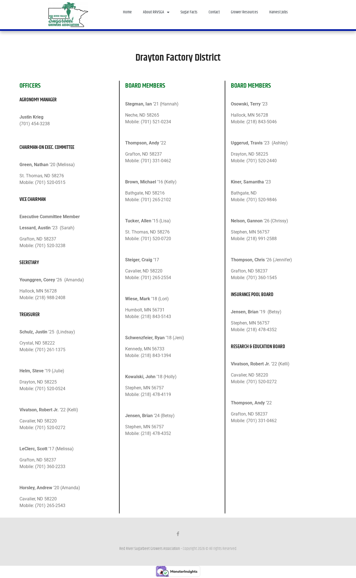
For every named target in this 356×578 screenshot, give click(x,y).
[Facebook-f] (178, 534)
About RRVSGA (153, 12)
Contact (214, 12)
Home (127, 12)
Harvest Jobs (278, 12)
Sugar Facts (189, 12)
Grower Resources (244, 12)
